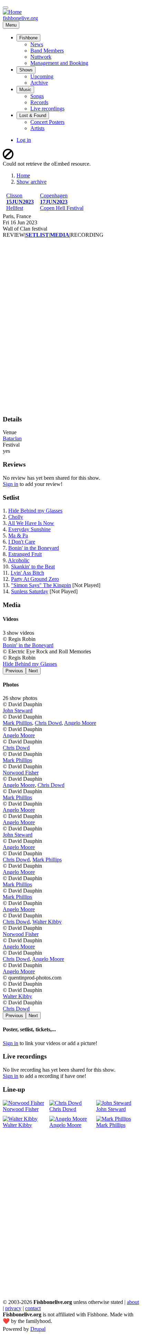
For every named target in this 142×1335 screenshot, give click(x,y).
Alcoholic (18, 560)
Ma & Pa (18, 535)
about (133, 1302)
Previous (14, 670)
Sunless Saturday (29, 591)
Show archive (32, 182)
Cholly (15, 517)
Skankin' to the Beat (33, 566)
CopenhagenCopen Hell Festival (61, 202)
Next (33, 670)
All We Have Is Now (31, 523)
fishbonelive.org (20, 18)
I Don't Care (21, 542)
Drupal (37, 1329)
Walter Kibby (47, 922)
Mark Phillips (17, 723)
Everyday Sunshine (29, 529)
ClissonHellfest (20, 202)
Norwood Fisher (21, 773)
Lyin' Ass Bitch (27, 573)
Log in (24, 140)
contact (33, 1308)
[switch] (5, 8)
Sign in (10, 484)
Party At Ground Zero (35, 579)
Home (23, 175)
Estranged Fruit (25, 554)
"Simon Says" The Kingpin (41, 585)
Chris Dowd (48, 723)
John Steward (17, 710)
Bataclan (12, 438)
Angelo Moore (80, 723)
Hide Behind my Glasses (35, 511)
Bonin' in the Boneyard (33, 548)
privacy (13, 1308)
